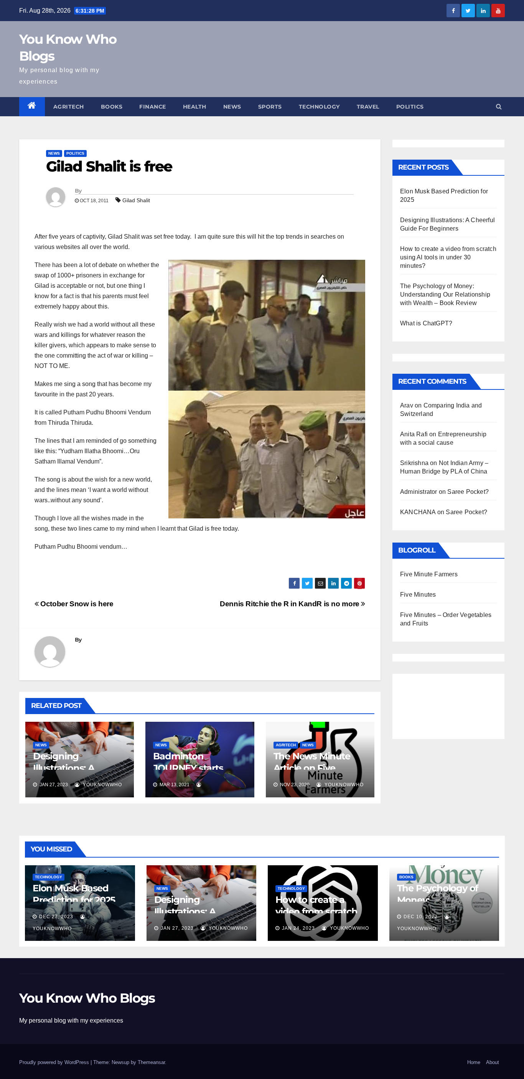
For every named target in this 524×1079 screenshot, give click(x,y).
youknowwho (101, 784)
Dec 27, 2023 (56, 916)
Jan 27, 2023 (177, 928)
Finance (152, 106)
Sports (270, 106)
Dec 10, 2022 (421, 916)
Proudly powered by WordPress (55, 1062)
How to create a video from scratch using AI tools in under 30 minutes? (448, 257)
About (492, 1062)
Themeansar (151, 1062)
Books (112, 106)
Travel (368, 106)
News (232, 106)
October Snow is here (76, 604)
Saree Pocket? (468, 491)
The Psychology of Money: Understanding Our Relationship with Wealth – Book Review (445, 294)
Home (473, 1062)
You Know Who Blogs (87, 998)
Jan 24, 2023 (298, 928)
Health (194, 106)
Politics (410, 106)
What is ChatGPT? (426, 323)
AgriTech (68, 106)
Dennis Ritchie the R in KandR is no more (290, 604)
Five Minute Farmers (429, 574)
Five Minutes (418, 594)
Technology (319, 106)
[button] (499, 106)
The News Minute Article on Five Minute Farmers (312, 768)
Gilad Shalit (136, 200)
